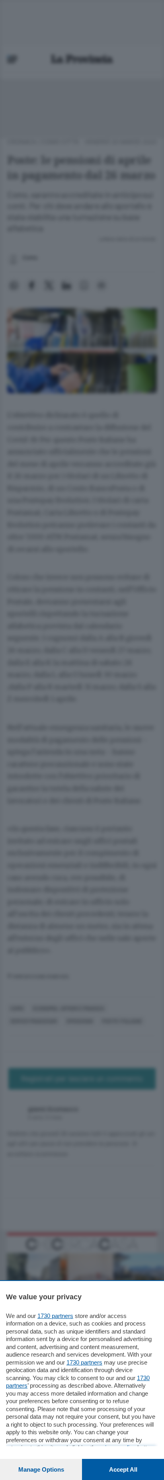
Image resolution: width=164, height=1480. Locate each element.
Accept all (123, 1469)
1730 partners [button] (55, 1315)
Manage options (41, 1469)
